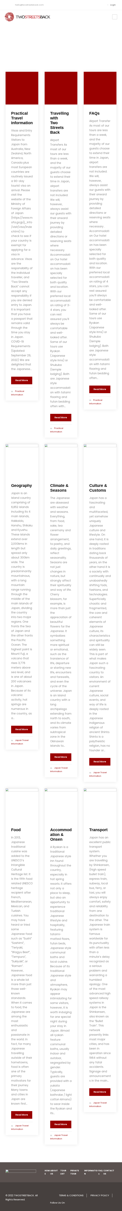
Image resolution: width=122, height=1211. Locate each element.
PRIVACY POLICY (100, 1195)
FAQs (94, 113)
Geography (21, 485)
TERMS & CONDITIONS (71, 1195)
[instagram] (101, 4)
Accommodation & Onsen (61, 834)
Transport (98, 830)
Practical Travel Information (22, 118)
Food (16, 830)
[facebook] (96, 4)
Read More (21, 380)
